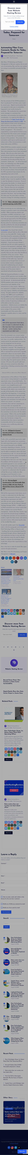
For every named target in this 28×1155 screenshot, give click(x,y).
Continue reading (14, 26)
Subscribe (20, 22)
